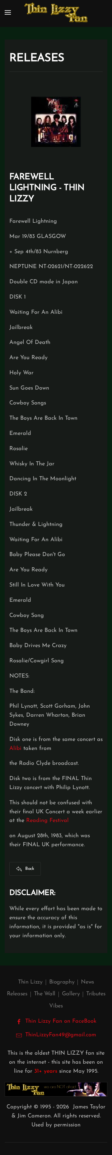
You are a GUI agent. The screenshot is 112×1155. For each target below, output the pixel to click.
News (87, 982)
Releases (17, 994)
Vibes (56, 1006)
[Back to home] (56, 12)
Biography (62, 982)
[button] (8, 12)
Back (29, 868)
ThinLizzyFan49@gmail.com (60, 1035)
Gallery (71, 994)
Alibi (15, 748)
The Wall (44, 994)
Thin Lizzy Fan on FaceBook (60, 1021)
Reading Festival (47, 821)
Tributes (95, 994)
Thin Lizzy (30, 982)
